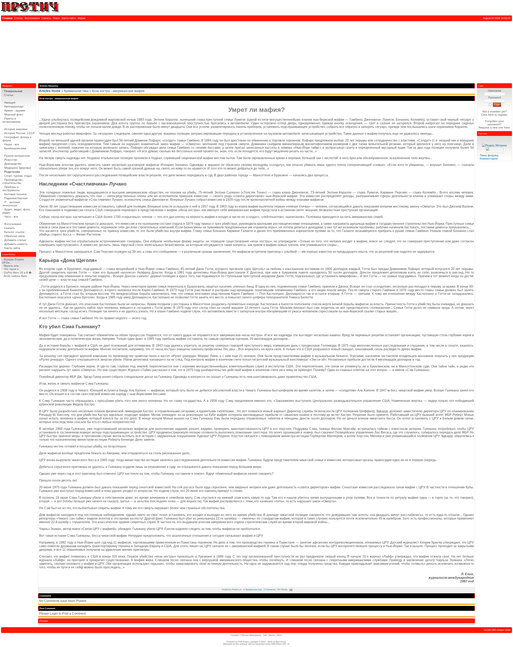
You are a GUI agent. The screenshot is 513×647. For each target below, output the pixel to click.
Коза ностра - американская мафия (118, 91)
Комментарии (489, 158)
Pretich (235, 589)
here (507, 127)
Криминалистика (76, 91)
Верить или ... (13, 265)
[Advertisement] (256, 51)
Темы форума (489, 155)
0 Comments (269, 589)
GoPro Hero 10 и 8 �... (19, 272)
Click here (487, 114)
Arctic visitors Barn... (16, 276)
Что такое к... (12, 269)
